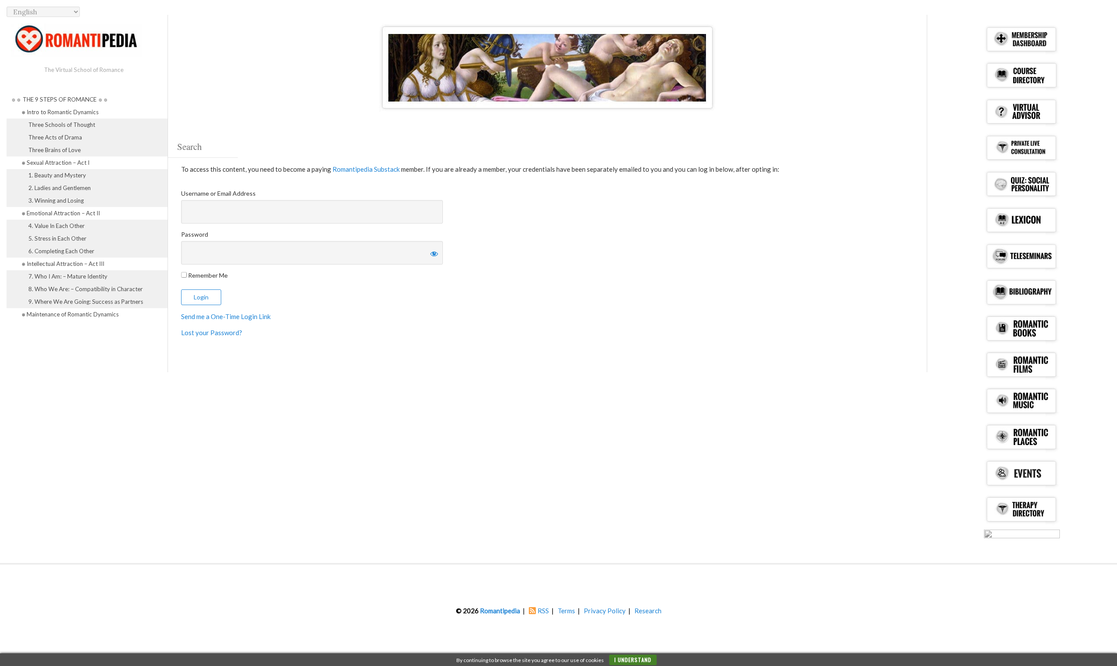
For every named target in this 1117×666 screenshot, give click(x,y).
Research (647, 611)
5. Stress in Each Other (57, 238)
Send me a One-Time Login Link (226, 316)
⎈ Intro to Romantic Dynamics (60, 112)
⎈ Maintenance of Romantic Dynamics (70, 314)
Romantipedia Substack (366, 169)
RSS (543, 611)
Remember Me (207, 275)
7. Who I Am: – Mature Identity (67, 276)
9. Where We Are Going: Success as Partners (85, 301)
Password (194, 234)
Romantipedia (500, 611)
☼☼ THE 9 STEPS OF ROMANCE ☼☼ (59, 99)
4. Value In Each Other (56, 225)
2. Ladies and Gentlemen (59, 187)
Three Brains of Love (54, 149)
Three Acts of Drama (55, 137)
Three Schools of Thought (61, 124)
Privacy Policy (605, 611)
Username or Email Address (218, 193)
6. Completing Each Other (61, 251)
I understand (632, 659)
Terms (566, 611)
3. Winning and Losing (56, 200)
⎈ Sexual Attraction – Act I (55, 162)
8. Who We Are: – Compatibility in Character (85, 288)
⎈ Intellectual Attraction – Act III (63, 263)
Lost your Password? (211, 332)
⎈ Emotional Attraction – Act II (61, 213)
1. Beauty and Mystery (57, 175)
